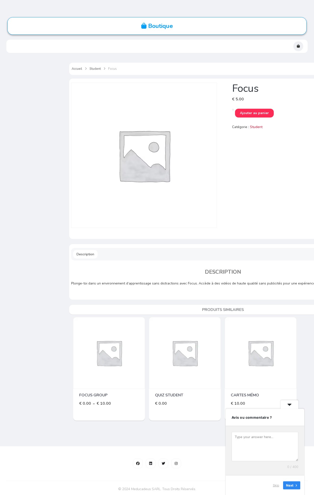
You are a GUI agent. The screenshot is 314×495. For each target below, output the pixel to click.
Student (95, 69)
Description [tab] (85, 254)
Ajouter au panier (254, 113)
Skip (276, 485)
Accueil (77, 69)
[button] (298, 46)
